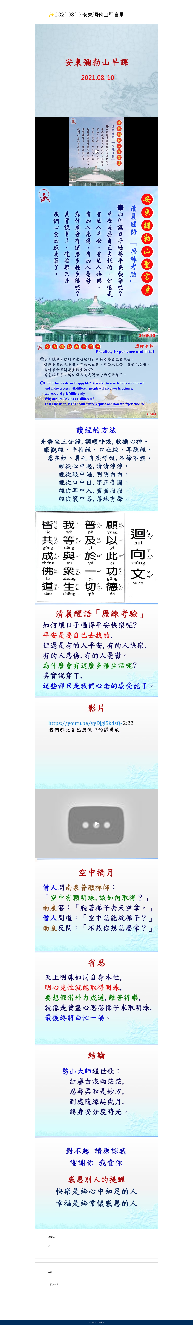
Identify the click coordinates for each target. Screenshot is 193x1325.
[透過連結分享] (49, 1246)
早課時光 (52, 1237)
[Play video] (96, 151)
